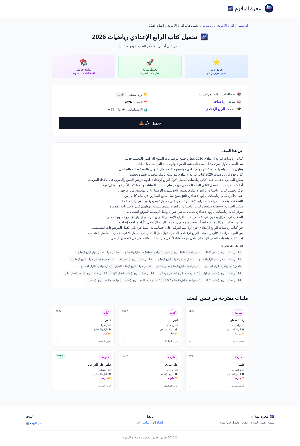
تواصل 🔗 (143, 422)
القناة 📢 (157, 422)
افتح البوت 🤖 (34, 423)
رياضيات (208, 25)
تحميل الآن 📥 (150, 123)
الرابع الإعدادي (225, 25)
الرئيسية (243, 25)
